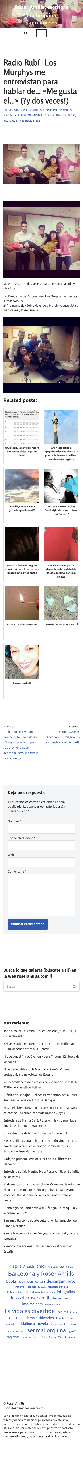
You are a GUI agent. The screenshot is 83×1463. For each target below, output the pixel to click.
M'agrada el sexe (15, 115)
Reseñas (25, 120)
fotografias (66, 1292)
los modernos (12, 1324)
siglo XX (72, 1331)
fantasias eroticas (58, 1287)
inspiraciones (32, 1304)
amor (41, 1266)
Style (36, 120)
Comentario (17, 871)
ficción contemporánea (42, 1292)
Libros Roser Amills (57, 110)
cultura (40, 1281)
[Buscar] (25, 33)
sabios (10, 1331)
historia (67, 1298)
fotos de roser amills (31, 1298)
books (11, 1281)
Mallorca (28, 1323)
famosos (42, 1287)
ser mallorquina (46, 1330)
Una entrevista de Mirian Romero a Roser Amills (35, 1133)
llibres (69, 1318)
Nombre (14, 821)
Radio (71, 115)
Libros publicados (39, 1318)
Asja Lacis (53, 1267)
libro (11, 1318)
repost (61, 1324)
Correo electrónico (21, 838)
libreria (73, 1312)
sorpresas (13, 1337)
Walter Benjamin (66, 1337)
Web (11, 855)
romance (72, 1324)
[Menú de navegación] (41, 33)
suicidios (26, 1337)
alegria (15, 1266)
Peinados (59, 115)
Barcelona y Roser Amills (41, 1273)
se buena (21, 1331)
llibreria (60, 1318)
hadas (57, 1298)
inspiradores (52, 1304)
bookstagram (25, 1282)
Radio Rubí (10, 120)
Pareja (53, 1324)
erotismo (19, 1287)
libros (19, 1318)
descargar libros (61, 1281)
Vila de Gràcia (49, 1337)
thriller (36, 1337)
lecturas (62, 1312)
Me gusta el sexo (40, 115)
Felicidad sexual (17, 1292)
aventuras (66, 1267)
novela (42, 1323)
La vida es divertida (29, 1311)
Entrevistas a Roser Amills (22, 110)
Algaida (29, 1266)
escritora (31, 1287)
